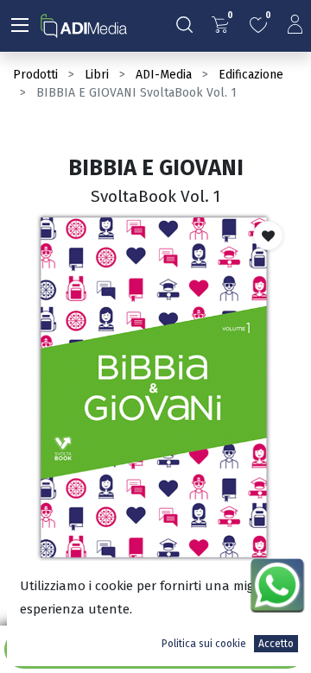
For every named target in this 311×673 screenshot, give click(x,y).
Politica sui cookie (204, 644)
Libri (97, 74)
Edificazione (251, 74)
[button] (268, 235)
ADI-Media (164, 74)
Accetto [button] (276, 644)
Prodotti (35, 74)
